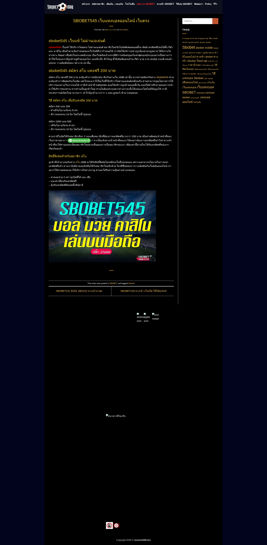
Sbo (210, 38)
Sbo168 (190, 42)
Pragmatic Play (203, 38)
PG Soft (194, 38)
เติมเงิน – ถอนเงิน (114, 4)
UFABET (199, 53)
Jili (190, 38)
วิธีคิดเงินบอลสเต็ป (200, 69)
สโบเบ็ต (211, 82)
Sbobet (131, 283)
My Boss (124, 30)
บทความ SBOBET (146, 4)
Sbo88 (215, 38)
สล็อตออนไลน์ (190, 82)
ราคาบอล (205, 65)
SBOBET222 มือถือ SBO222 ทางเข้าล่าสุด (78, 291)
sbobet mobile (204, 47)
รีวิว (215, 4)
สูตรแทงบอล (202, 83)
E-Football (185, 38)
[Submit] (215, 21)
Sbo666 (208, 42)
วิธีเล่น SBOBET (184, 4)
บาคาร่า (211, 61)
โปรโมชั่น (130, 4)
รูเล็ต (212, 65)
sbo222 (196, 42)
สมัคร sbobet (208, 78)
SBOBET (113, 283)
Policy (208, 4)
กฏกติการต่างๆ (208, 53)
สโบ (78, 162)
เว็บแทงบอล (189, 87)
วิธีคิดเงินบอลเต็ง (212, 69)
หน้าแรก (86, 4)
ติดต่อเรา (198, 4)
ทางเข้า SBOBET (165, 4)
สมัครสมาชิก (98, 4)
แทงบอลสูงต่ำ (195, 98)
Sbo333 (202, 42)
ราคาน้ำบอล (194, 65)
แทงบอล (201, 93)
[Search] (219, 10)
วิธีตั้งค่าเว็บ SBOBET (189, 74)
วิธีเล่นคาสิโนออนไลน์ (204, 74)
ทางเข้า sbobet (204, 56)
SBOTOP (192, 53)
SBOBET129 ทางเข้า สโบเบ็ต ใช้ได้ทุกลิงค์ (143, 291)
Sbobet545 (162, 77)
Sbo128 (184, 42)
